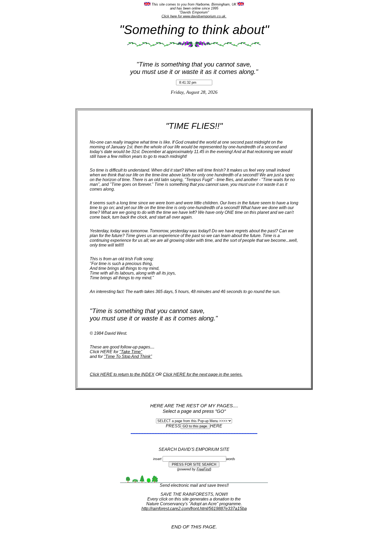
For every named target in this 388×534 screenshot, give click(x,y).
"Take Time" (130, 351)
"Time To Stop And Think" (128, 356)
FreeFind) (204, 469)
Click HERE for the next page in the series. (203, 374)
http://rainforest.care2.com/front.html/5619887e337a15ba (194, 508)
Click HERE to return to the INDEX (122, 374)
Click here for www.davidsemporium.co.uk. (194, 16)
